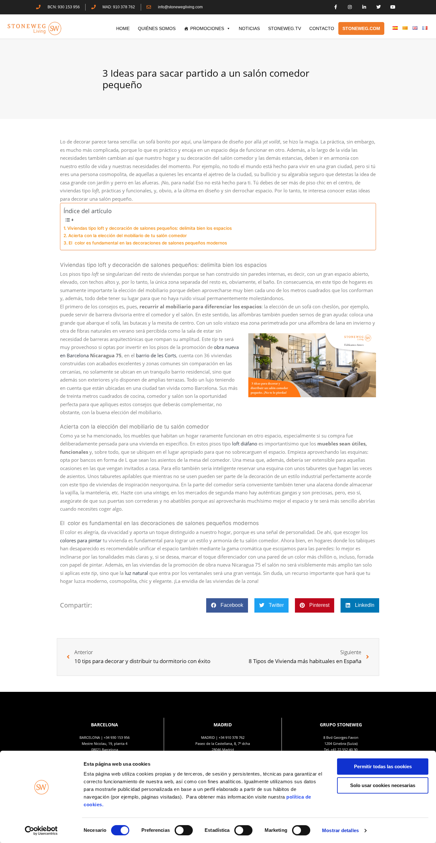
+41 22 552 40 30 (344, 749)
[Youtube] (393, 7)
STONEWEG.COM (361, 28)
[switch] (184, 830)
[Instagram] (350, 7)
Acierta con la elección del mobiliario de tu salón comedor (127, 235)
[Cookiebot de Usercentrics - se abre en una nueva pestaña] (41, 830)
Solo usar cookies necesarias (382, 785)
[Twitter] (378, 7)
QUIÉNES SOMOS (157, 28)
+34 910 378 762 (231, 737)
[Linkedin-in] (364, 7)
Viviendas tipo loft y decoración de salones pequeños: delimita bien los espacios (149, 228)
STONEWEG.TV (284, 28)
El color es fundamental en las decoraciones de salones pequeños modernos (148, 242)
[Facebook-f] (335, 7)
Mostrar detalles (340, 830)
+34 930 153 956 (117, 737)
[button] (227, 605)
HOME (123, 28)
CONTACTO (321, 28)
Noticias (249, 28)
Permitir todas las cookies (383, 766)
